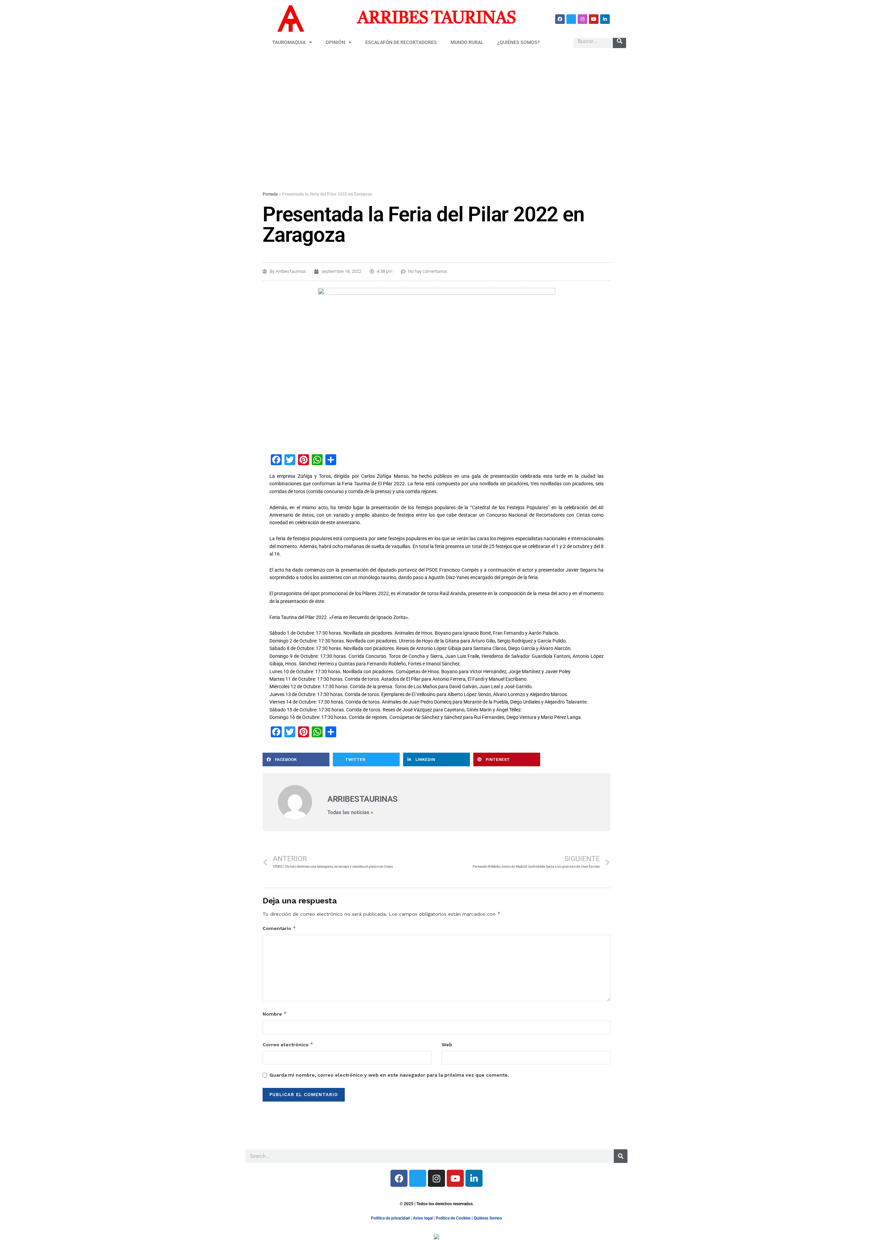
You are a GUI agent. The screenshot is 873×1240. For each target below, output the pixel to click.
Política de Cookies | (455, 1218)
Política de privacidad (390, 1218)
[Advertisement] (436, 104)
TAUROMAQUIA (289, 42)
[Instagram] (582, 19)
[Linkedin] (605, 19)
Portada (270, 193)
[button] (296, 759)
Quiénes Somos (488, 1218)
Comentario (279, 928)
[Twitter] (571, 19)
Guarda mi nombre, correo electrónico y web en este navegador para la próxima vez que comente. (389, 1075)
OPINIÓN (335, 42)
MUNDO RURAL (467, 42)
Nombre (275, 1013)
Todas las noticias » (350, 812)
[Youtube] (593, 19)
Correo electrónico (288, 1044)
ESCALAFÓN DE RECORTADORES (401, 42)
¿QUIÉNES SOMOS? (518, 42)
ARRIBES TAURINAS (436, 18)
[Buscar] (619, 41)
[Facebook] (560, 19)
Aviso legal (423, 1218)
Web (447, 1044)
